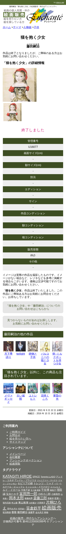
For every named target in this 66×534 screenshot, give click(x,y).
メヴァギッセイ (8, 398)
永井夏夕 (33, 503)
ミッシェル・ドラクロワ (37, 487)
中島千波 (25, 490)
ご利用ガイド (17, 432)
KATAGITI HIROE (17, 476)
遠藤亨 (31, 512)
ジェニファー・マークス (47, 480)
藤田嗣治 (22, 512)
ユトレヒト (55, 487)
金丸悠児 (39, 512)
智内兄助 (7, 503)
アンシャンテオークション (25, 460)
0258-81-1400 (60, 2)
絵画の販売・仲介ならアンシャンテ (31, 518)
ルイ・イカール (11, 490)
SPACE (36, 476)
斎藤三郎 (40, 498)
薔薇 (14, 512)
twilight (20, 353)
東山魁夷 (23, 502)
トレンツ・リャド (44, 483)
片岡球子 (41, 503)
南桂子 (53, 490)
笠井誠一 (22, 509)
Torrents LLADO (48, 477)
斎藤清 (51, 498)
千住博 (45, 489)
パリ (56, 483)
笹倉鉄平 (33, 508)
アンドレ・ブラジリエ (25, 480)
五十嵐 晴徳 (35, 490)
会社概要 (14, 457)
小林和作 (55, 494)
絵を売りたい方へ (20, 438)
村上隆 (15, 503)
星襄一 (57, 498)
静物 (46, 512)
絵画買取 (14, 463)
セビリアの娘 (25, 483)
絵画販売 (51, 507)
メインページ (17, 454)
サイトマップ (17, 441)
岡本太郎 (16, 498)
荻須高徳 (7, 512)
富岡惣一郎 (28, 494)
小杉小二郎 (44, 494)
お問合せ (14, 435)
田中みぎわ (12, 509)
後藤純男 (29, 498)
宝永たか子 (12, 494)
